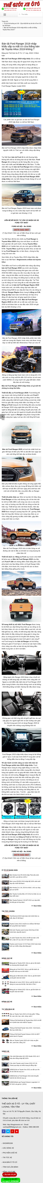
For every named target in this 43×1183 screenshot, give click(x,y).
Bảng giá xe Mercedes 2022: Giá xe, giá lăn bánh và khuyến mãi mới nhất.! (25, 977)
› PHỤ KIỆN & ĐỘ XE (9, 1153)
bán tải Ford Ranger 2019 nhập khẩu (16, 834)
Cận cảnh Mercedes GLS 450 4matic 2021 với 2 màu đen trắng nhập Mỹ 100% (25, 1057)
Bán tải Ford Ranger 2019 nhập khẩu (15, 148)
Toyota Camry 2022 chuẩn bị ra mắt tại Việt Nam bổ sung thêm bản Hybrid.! (25, 925)
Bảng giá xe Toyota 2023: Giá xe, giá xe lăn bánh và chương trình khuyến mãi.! (25, 964)
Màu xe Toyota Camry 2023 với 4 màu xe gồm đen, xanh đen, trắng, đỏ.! (24, 1041)
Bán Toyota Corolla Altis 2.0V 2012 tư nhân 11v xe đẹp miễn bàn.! (25, 895)
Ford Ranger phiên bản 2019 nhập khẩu (17, 765)
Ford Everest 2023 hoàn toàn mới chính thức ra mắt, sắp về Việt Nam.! (24, 917)
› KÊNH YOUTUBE (8, 1172)
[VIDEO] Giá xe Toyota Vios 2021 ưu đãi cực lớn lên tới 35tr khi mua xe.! (25, 1070)
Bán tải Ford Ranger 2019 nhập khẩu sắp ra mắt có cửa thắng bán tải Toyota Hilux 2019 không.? (21, 46)
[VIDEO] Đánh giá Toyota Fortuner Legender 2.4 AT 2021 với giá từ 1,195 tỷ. (25, 1083)
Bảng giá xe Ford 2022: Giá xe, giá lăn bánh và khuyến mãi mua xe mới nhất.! (24, 970)
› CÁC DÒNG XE (8, 1148)
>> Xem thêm (36, 906)
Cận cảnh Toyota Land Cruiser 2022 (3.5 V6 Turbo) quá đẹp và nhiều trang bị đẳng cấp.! (23, 1064)
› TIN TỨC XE (7, 1157)
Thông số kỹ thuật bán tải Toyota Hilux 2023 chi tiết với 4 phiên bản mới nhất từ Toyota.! (25, 1021)
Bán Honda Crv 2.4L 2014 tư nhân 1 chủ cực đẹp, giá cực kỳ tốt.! (25, 889)
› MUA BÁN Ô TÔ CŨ (9, 1162)
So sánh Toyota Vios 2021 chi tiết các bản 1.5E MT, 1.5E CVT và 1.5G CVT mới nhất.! (24, 939)
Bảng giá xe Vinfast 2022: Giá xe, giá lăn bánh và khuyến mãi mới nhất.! (25, 990)
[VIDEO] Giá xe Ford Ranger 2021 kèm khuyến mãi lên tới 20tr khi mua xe (24, 1077)
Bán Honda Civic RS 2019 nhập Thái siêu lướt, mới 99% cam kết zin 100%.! (24, 876)
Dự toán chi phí (9, 1174)
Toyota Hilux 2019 (9, 241)
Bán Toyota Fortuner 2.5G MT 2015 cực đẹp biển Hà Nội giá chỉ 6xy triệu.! (25, 901)
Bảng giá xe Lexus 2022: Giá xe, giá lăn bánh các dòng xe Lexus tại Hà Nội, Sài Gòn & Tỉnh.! (25, 983)
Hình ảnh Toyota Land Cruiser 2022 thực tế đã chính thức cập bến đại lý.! (24, 931)
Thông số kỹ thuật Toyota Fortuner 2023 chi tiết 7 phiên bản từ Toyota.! (25, 1035)
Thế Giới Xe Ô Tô (15, 53)
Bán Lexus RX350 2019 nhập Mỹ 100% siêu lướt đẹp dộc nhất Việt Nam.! (25, 882)
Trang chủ (5, 21)
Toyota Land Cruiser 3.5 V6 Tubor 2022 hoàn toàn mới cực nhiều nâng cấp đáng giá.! (25, 945)
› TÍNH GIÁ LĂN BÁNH (10, 1167)
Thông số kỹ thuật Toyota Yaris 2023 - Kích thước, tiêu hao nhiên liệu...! (25, 1029)
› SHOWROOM (7, 1143)
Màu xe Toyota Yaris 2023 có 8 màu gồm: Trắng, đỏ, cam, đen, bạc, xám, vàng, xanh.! (25, 1015)
